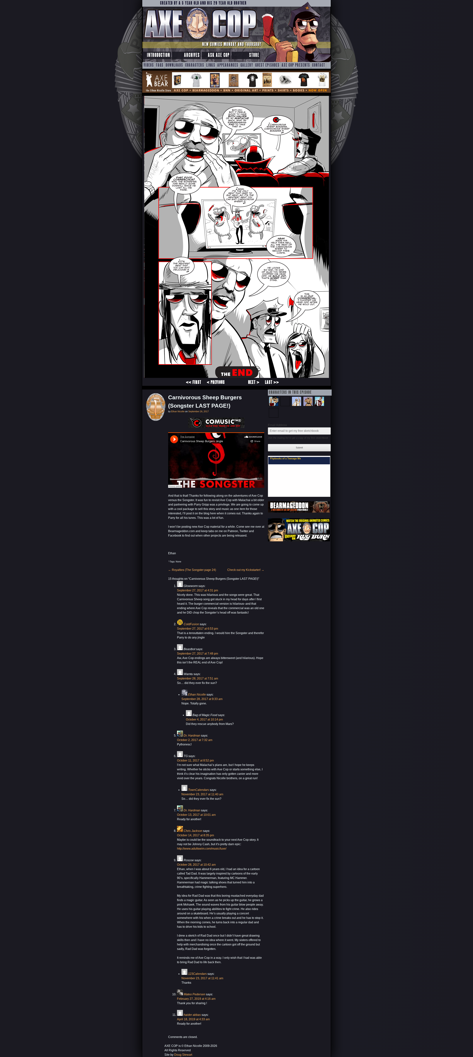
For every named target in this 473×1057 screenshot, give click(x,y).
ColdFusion (191, 624)
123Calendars (197, 973)
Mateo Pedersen (194, 994)
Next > (253, 382)
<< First (193, 382)
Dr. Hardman (192, 735)
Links (210, 65)
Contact (318, 65)
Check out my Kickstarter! (245, 569)
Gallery (246, 65)
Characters (194, 65)
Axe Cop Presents (296, 65)
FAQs (160, 65)
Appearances (227, 65)
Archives (192, 55)
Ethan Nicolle (178, 411)
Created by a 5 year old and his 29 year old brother (203, 3)
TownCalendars (198, 789)
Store (254, 55)
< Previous (216, 382)
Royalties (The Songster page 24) (192, 569)
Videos (149, 65)
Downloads (174, 65)
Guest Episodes (267, 65)
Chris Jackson (193, 830)
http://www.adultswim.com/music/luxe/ (201, 848)
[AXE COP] (200, 40)
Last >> (272, 382)
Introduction (158, 55)
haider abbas (192, 1014)
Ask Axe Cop (218, 55)
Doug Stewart (183, 1054)
